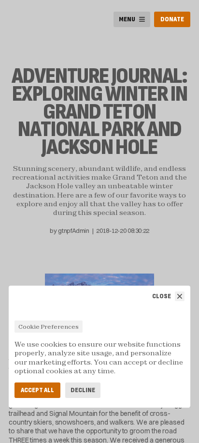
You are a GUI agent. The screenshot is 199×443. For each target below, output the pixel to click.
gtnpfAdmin (73, 230)
